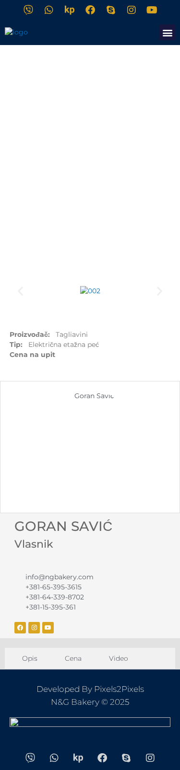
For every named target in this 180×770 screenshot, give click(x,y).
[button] (167, 32)
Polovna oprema (88, 252)
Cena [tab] (72, 658)
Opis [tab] (28, 658)
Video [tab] (117, 658)
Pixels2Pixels (119, 689)
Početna (27, 252)
